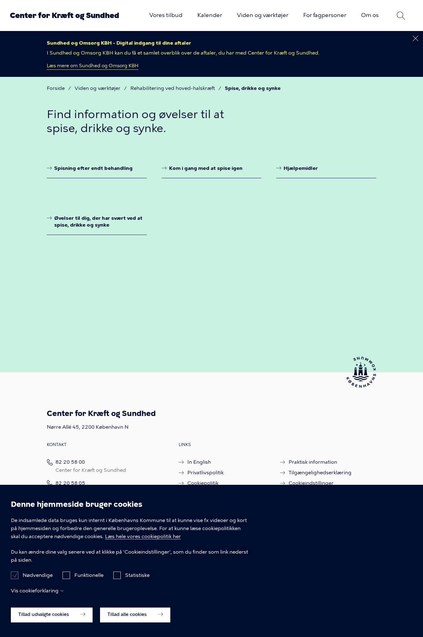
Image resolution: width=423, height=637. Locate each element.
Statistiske (137, 575)
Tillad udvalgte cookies (44, 614)
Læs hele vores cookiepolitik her (143, 536)
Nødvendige (38, 575)
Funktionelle (88, 575)
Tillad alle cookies (127, 614)
